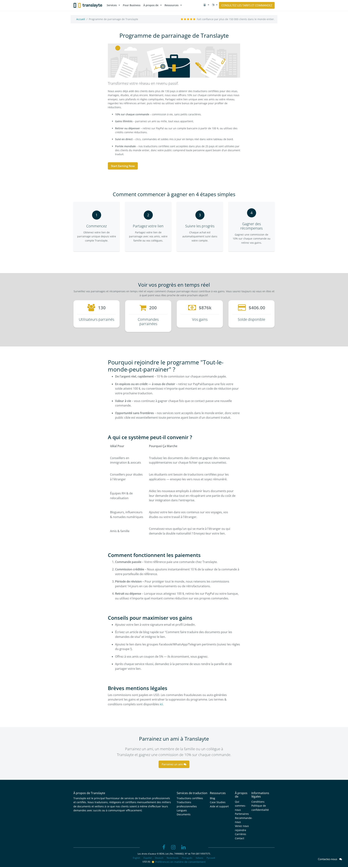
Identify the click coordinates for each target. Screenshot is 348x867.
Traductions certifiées (190, 798)
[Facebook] (164, 847)
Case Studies (217, 802)
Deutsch (159, 857)
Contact (239, 838)
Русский (211, 857)
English (136, 857)
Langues (182, 810)
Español (148, 857)
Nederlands (173, 857)
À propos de (150, 5)
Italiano (199, 857)
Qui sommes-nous (240, 806)
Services (112, 5)
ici (161, 704)
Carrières (240, 834)
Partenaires (242, 814)
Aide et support (219, 806)
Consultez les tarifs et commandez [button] (246, 5)
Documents (183, 814)
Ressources (172, 5)
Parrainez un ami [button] (173, 764)
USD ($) (146, 861)
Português (187, 857)
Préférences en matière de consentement (180, 862)
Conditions (257, 801)
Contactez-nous (328, 859)
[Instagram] (173, 847)
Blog (212, 798)
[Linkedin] (183, 847)
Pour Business (131, 5)
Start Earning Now (123, 166)
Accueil (80, 19)
